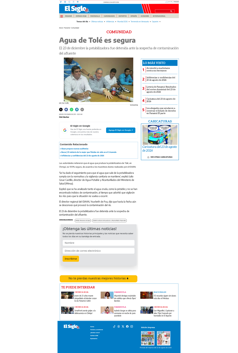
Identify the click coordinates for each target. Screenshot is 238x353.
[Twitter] (61, 109)
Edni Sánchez (64, 117)
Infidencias (110, 21)
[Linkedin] (77, 109)
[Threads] (66, 2)
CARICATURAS (160, 121)
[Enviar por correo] (82, 109)
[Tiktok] (114, 326)
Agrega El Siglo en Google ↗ (121, 130)
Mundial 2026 (122, 21)
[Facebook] (74, 2)
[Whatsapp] (71, 109)
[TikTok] (62, 2)
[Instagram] (78, 2)
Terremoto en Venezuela (140, 21)
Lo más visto (154, 63)
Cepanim (155, 21)
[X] (70, 2)
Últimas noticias (97, 21)
